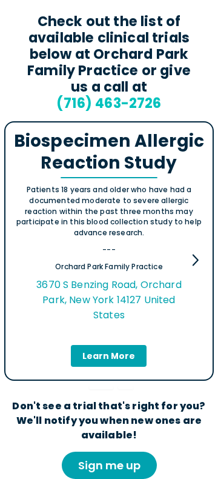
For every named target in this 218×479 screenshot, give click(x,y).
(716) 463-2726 (108, 103)
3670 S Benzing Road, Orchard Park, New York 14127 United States (108, 300)
